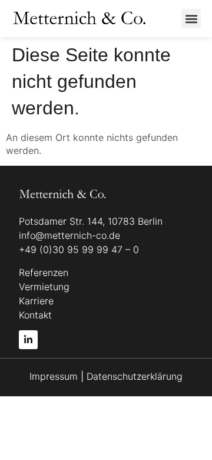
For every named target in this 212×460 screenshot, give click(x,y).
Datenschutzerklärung (135, 376)
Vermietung (44, 287)
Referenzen (43, 272)
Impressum (55, 376)
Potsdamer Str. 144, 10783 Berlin (91, 221)
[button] (191, 18)
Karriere (36, 301)
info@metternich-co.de (69, 235)
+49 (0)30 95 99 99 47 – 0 (79, 249)
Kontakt (35, 315)
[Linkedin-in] (28, 339)
